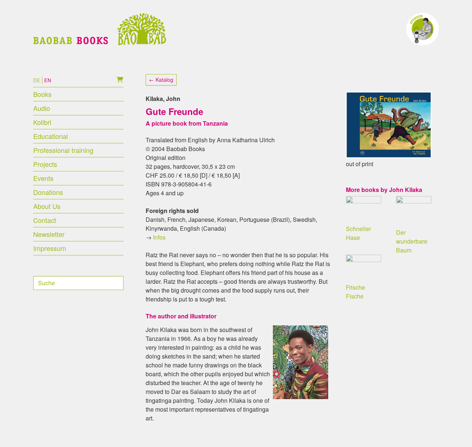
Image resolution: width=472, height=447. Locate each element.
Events (43, 178)
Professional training (63, 150)
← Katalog (161, 79)
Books (42, 94)
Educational (50, 136)
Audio (41, 108)
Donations (48, 192)
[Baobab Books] (99, 29)
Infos (159, 237)
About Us (46, 206)
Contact (44, 220)
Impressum (49, 248)
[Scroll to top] (456, 431)
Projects (45, 164)
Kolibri (42, 122)
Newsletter (49, 234)
